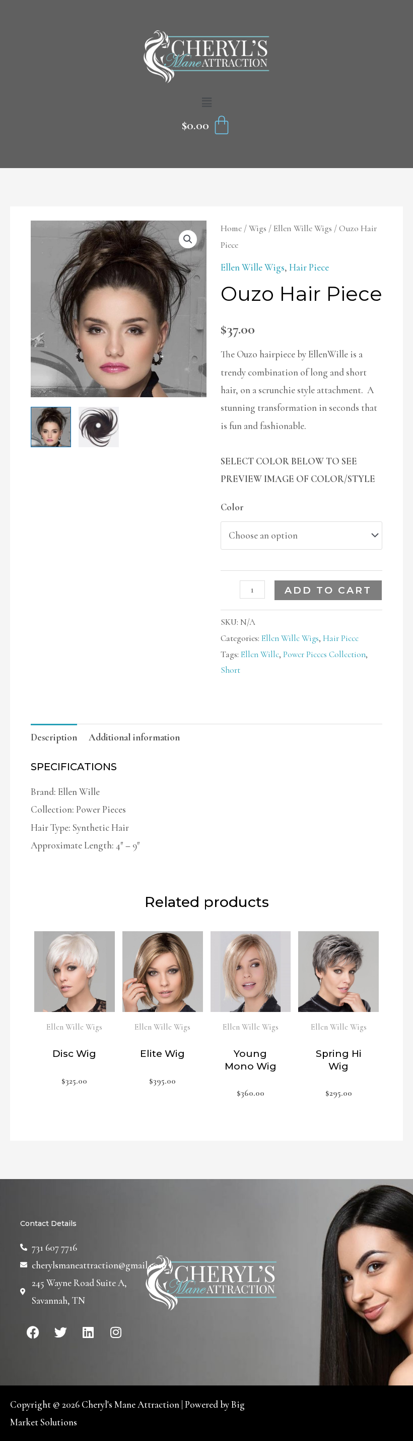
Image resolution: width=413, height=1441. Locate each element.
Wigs (257, 228)
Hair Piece (309, 267)
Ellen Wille (260, 654)
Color (232, 507)
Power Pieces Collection (324, 654)
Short (230, 670)
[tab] (54, 737)
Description (54, 737)
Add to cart (328, 590)
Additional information (134, 737)
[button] (206, 103)
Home (231, 228)
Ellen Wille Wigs (302, 228)
